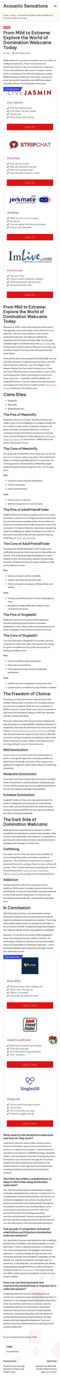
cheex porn (27, 1270)
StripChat (13, 158)
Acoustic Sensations (25, 5)
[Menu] (55, 6)
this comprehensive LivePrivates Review (30, 731)
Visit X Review (45, 343)
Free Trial (30, 1005)
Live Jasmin (15, 102)
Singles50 (13, 1099)
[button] (12, 1351)
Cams (6, 27)
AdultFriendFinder (19, 1040)
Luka (9, 1346)
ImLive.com (14, 270)
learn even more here (26, 538)
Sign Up (30, 127)
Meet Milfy (14, 981)
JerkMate (13, 212)
